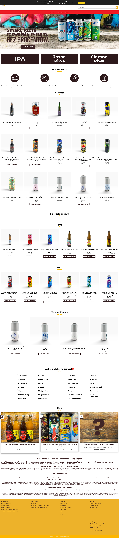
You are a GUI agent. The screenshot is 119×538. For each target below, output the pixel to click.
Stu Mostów (94, 379)
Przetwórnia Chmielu (76, 398)
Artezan (21, 379)
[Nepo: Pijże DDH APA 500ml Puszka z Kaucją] (53, 281)
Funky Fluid (43, 379)
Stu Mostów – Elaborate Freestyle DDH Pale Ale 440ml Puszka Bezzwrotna (12, 196)
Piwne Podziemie (75, 395)
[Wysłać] (117, 7)
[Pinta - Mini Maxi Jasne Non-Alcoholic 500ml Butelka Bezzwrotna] (10, 238)
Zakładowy (94, 391)
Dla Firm (62, 514)
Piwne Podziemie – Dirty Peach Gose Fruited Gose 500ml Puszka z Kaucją (36, 158)
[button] (1, 132)
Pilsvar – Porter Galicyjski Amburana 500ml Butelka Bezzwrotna (12, 158)
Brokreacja (22, 383)
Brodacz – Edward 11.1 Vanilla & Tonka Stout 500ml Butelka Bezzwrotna (12, 121)
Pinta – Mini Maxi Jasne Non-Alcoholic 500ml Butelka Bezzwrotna (10, 251)
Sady (92, 383)
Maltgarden (43, 391)
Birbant (21, 387)
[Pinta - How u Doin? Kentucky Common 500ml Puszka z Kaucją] (29, 238)
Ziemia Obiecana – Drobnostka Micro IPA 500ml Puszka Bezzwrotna (60, 196)
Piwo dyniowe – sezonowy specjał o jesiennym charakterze (20, 445)
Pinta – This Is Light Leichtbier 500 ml (49, 250)
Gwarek (41, 387)
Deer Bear (22, 398)
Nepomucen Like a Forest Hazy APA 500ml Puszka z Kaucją (72, 293)
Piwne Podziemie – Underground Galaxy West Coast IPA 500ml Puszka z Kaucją (107, 159)
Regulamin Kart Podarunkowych (39, 507)
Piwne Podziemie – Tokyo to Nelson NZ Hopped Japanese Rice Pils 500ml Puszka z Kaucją (83, 159)
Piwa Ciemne (63, 503)
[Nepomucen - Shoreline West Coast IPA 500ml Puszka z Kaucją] (13, 281)
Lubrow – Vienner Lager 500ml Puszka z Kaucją (83, 121)
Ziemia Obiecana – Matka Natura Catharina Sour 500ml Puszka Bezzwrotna (83, 197)
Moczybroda (43, 398)
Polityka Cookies (5, 505)
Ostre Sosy (63, 509)
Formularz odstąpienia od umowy (9, 511)
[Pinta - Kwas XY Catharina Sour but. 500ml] (109, 238)
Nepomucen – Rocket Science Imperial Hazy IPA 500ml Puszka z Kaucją (107, 121)
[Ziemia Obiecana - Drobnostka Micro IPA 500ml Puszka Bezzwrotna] (104, 331)
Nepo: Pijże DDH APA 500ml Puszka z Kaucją (52, 293)
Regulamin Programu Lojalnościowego (40, 505)
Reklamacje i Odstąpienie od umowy (10, 509)
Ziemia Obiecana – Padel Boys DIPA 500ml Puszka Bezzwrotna (107, 196)
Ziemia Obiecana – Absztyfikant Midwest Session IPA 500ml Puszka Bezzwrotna (35, 197)
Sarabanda (94, 376)
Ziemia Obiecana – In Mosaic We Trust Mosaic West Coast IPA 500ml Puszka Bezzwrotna (74, 347)
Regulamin (33, 503)
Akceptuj (81, 2)
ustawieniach (70, 2)
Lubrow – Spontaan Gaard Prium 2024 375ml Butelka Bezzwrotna (59, 121)
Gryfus (40, 383)
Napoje (62, 511)
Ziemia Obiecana (94, 395)
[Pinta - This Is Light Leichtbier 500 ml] (49, 238)
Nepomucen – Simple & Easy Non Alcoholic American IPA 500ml (33, 294)
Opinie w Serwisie (5, 507)
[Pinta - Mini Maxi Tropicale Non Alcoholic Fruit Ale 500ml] (89, 238)
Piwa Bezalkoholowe (65, 507)
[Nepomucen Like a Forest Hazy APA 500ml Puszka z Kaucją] (72, 281)
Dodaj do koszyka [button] (12, 127)
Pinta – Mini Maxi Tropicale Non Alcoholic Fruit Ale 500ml (89, 250)
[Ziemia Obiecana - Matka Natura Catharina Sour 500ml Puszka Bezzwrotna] (15, 331)
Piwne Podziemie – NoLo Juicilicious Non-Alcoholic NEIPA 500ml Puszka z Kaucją (59, 159)
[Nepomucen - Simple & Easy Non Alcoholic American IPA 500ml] (33, 281)
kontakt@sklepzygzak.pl (96, 530)
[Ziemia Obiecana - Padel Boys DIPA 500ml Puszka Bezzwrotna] (44, 331)
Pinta (70, 391)
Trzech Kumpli (96, 387)
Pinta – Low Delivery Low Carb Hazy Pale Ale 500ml (69, 250)
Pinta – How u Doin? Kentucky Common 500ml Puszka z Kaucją (30, 251)
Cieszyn (21, 391)
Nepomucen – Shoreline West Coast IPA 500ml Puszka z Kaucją (13, 294)
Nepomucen (73, 383)
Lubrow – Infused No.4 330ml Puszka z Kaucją (35, 121)
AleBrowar (22, 376)
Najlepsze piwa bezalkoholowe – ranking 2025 (99, 444)
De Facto (41, 376)
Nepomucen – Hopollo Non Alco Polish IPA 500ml (92, 293)
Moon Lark (72, 379)
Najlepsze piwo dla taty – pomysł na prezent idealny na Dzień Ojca (59, 445)
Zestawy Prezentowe (65, 513)
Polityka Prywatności (6, 503)
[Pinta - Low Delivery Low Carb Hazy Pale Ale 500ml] (69, 238)
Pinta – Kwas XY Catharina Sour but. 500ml (109, 250)
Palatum (71, 387)
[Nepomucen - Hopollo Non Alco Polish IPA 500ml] (92, 281)
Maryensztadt (43, 395)
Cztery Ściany (23, 395)
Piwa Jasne (63, 505)
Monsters (71, 376)
